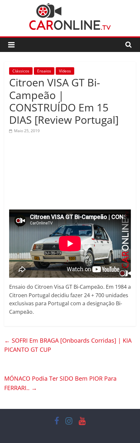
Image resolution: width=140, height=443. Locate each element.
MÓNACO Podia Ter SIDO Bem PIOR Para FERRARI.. (60, 383)
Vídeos (65, 71)
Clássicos (20, 71)
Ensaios (44, 71)
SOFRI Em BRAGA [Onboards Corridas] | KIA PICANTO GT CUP (68, 345)
